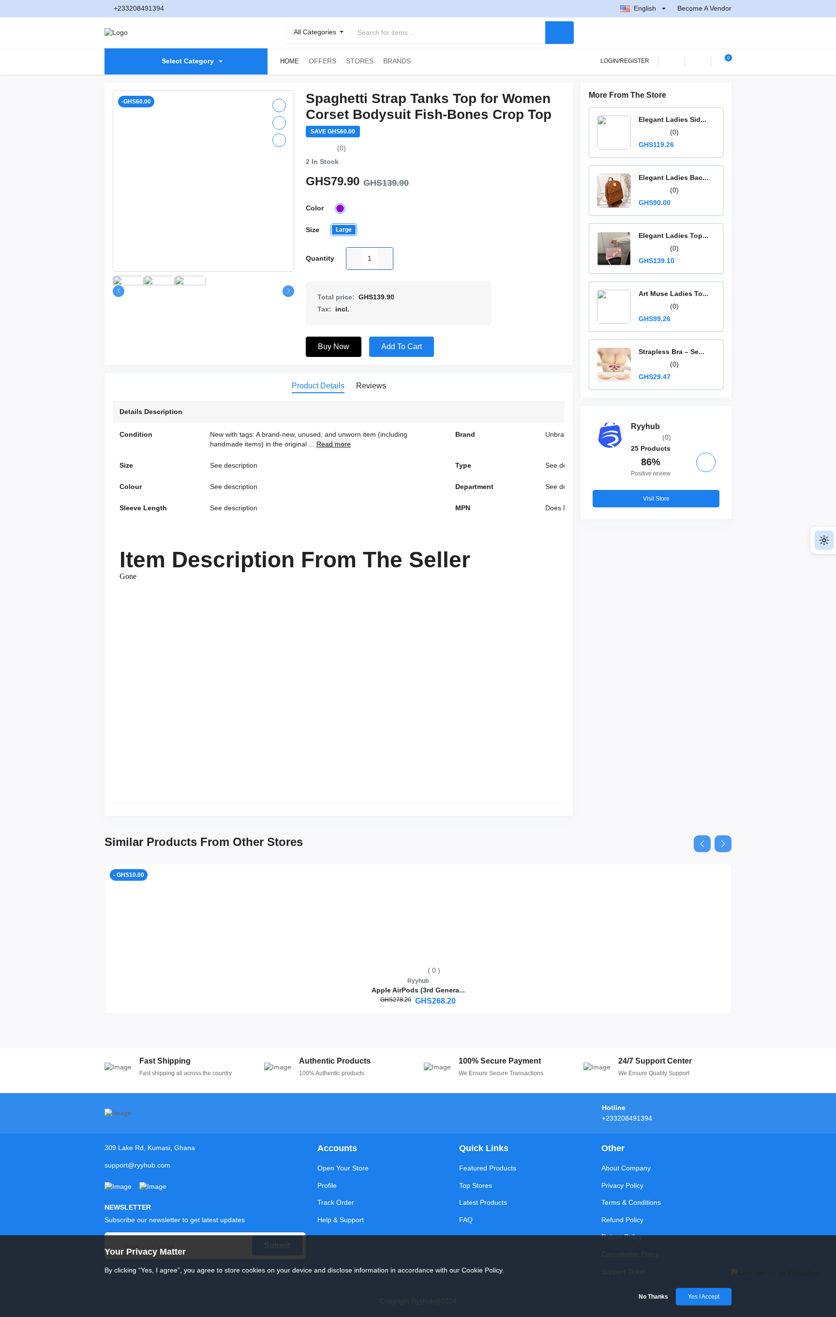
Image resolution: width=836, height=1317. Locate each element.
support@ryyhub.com (137, 1165)
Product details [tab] (318, 386)
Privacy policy (622, 1185)
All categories (316, 32)
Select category (188, 61)
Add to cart (401, 346)
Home (289, 61)
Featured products (487, 1168)
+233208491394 (139, 8)
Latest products (483, 1202)
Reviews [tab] (371, 386)
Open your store (343, 1168)
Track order (335, 1202)
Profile (327, 1185)
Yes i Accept (703, 1296)
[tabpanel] (339, 604)
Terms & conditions (631, 1202)
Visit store (656, 498)
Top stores (475, 1185)
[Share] (279, 140)
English (645, 8)
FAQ (466, 1220)
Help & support (340, 1220)
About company (626, 1168)
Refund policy (622, 1220)
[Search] (559, 32)
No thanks (653, 1296)
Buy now (333, 346)
